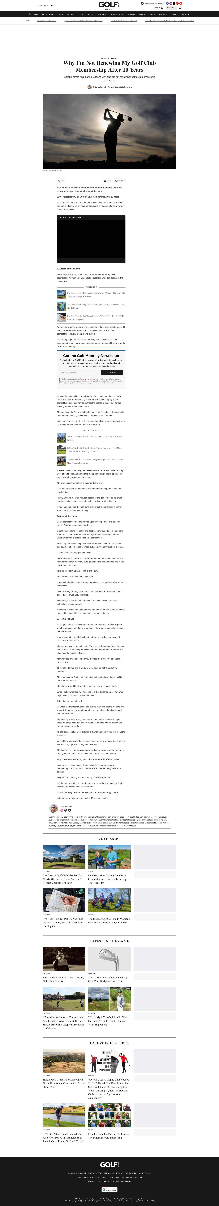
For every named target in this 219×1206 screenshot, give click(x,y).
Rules (90, 14)
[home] (30, 14)
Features (102, 14)
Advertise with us (134, 1177)
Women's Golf (117, 14)
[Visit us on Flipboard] (180, 3)
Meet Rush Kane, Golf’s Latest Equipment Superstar (83, 21)
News (35, 14)
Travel (175, 14)
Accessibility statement (88, 1177)
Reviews (131, 14)
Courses (163, 14)
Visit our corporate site (137, 1199)
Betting (70, 14)
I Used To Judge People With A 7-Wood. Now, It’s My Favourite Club (169, 21)
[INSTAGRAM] (62, 810)
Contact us (109, 1173)
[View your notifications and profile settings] (52, 5)
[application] (91, 239)
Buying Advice (48, 14)
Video (152, 14)
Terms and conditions (126, 1173)
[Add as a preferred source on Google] (109, 1189)
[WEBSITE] (66, 810)
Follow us (109, 180)
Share (62, 180)
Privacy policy (144, 1173)
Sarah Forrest (100, 87)
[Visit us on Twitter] (174, 3)
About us (72, 1173)
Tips (61, 14)
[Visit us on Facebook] (167, 3)
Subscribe (170, 8)
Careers (120, 1177)
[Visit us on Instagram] (170, 3)
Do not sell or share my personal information (109, 1181)
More (185, 14)
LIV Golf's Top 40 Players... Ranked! (124, 21)
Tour (81, 14)
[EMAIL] (70, 810)
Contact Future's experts (90, 1173)
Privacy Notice (64, 381)
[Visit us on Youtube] (177, 3)
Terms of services (86, 379)
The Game (113, 58)
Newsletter (121, 180)
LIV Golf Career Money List (46, 21)
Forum (142, 14)
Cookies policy (107, 1177)
